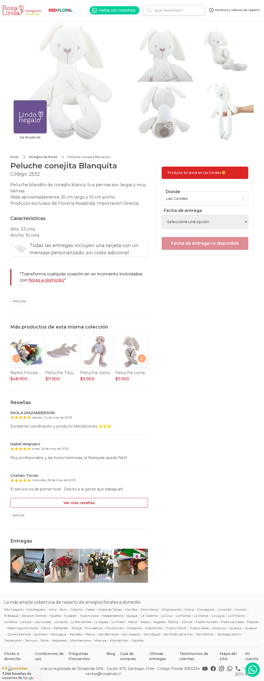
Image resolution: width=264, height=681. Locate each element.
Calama (76, 609)
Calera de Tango (110, 609)
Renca (90, 634)
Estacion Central (34, 616)
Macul (132, 622)
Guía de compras (128, 656)
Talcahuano (13, 640)
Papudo (253, 622)
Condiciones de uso (49, 656)
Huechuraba (89, 616)
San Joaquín (131, 634)
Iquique (132, 616)
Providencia (94, 628)
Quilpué (251, 628)
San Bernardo (108, 634)
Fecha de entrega (183, 210)
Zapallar (137, 640)
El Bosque (11, 616)
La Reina (10, 622)
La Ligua (218, 616)
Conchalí (224, 609)
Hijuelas (55, 616)
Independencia (112, 616)
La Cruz (167, 616)
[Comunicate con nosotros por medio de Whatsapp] (252, 669)
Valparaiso (59, 640)
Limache (60, 622)
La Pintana (236, 616)
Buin (63, 609)
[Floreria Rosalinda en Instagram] (222, 671)
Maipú (145, 622)
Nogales (159, 622)
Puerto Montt (176, 628)
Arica (52, 609)
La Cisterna (149, 616)
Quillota (235, 628)
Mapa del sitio (228, 656)
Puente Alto (154, 628)
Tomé (44, 640)
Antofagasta (36, 609)
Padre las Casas (232, 622)
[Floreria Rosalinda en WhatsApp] (231, 671)
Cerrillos (131, 609)
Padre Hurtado (207, 622)
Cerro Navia (149, 609)
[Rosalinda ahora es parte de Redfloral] (60, 10)
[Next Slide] (142, 358)
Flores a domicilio (12, 656)
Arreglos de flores (43, 157)
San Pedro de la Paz (178, 634)
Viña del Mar (119, 640)
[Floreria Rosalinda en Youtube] (206, 671)
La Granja (201, 616)
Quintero (40, 634)
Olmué (187, 622)
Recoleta (76, 634)
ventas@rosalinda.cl (103, 673)
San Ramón (205, 634)
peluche (18, 515)
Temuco (31, 640)
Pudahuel (134, 628)
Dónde (173, 191)
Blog (110, 653)
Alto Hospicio (13, 609)
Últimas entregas (157, 656)
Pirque (77, 628)
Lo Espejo (101, 622)
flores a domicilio (46, 280)
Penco (46, 628)
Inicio (14, 157)
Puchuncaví (115, 628)
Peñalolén (61, 628)
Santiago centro (229, 634)
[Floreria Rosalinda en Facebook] (214, 671)
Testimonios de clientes (193, 656)
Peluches (19, 301)
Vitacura (100, 640)
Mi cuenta (251, 656)
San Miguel (152, 634)
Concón (240, 609)
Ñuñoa (173, 622)
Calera (90, 609)
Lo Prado (118, 622)
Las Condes (43, 622)
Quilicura (219, 628)
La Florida (183, 616)
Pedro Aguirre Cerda (22, 628)
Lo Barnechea (81, 622)
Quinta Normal (18, 634)
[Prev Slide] (16, 358)
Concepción (206, 609)
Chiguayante (171, 609)
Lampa (25, 622)
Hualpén (70, 616)
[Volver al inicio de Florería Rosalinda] (22, 10)
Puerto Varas (199, 628)
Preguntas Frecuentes (79, 656)
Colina (189, 609)
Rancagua (58, 634)
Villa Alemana (80, 640)
